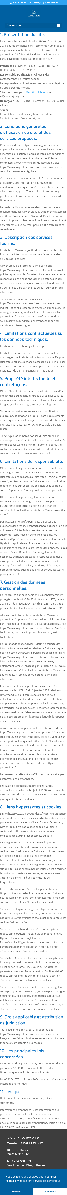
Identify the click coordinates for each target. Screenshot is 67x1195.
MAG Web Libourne (37, 92)
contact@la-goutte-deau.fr (33, 1165)
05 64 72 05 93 (19, 2)
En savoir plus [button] (51, 1180)
